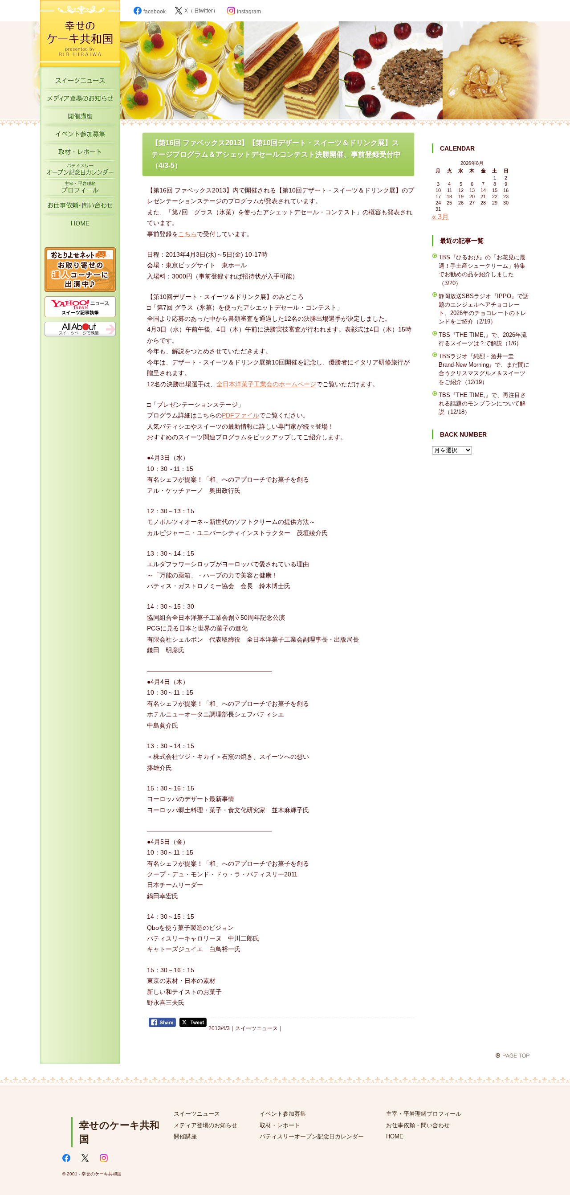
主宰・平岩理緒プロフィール (80, 189)
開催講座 (80, 118)
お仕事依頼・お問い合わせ (80, 207)
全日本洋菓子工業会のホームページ (266, 384)
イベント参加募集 (80, 136)
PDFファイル (240, 415)
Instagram (249, 11)
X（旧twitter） (201, 11)
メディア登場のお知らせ (80, 100)
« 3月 (440, 217)
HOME (80, 225)
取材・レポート (80, 154)
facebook (154, 11)
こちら (187, 233)
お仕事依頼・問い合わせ (418, 1125)
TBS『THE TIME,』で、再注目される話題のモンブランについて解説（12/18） (482, 403)
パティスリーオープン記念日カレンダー (80, 171)
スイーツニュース (80, 82)
